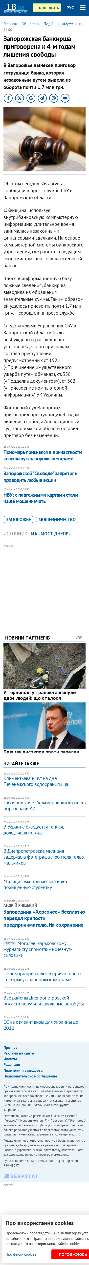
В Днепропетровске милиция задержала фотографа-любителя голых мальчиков (43, 857)
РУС (70, 7)
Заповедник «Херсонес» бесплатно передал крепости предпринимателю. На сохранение (44, 918)
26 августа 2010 (69, 24)
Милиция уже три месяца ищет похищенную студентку (35, 884)
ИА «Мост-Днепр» (51, 534)
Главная (10, 23)
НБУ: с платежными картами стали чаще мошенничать (40, 498)
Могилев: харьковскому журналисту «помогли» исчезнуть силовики (37, 949)
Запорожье (18, 519)
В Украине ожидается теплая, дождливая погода (33, 830)
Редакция (11, 1064)
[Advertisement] (45, 583)
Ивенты (10, 1058)
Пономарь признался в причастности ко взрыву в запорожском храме (42, 455)
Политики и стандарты (23, 1070)
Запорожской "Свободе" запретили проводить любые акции (40, 476)
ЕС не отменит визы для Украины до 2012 (40, 1025)
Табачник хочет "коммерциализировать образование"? (44, 805)
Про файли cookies (21, 1254)
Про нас (10, 1047)
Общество (30, 23)
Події (48, 23)
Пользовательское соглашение (30, 1076)
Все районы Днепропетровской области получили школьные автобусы (43, 1001)
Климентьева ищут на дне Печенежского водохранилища (35, 781)
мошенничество (57, 519)
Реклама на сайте (18, 1053)
